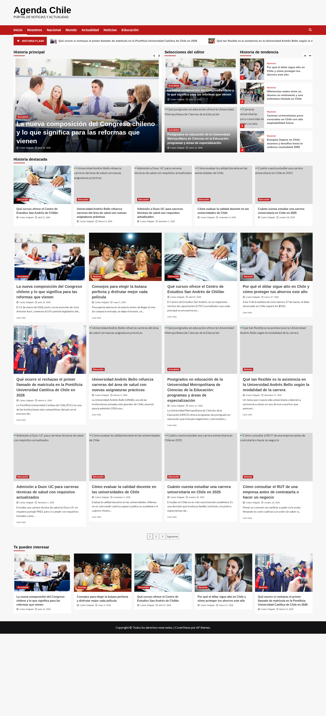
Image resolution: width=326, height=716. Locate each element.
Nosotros (34, 30)
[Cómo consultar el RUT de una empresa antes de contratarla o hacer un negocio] (276, 457)
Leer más (21, 317)
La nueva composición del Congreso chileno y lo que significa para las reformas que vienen (85, 132)
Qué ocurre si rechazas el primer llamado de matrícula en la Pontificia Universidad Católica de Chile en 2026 (283, 600)
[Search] (310, 30)
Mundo (71, 30)
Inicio (18, 30)
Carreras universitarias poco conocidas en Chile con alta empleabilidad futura (285, 95)
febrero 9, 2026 (45, 400)
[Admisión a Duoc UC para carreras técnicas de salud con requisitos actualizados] (163, 185)
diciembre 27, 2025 (273, 395)
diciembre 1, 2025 (167, 221)
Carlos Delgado (26, 148)
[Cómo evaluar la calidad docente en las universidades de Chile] (223, 185)
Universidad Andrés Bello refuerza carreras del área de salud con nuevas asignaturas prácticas (102, 212)
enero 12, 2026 (196, 148)
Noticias (110, 30)
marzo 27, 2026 (271, 297)
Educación (130, 30)
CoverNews (183, 627)
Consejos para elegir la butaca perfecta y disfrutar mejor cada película (120, 291)
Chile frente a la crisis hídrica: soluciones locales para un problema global (286, 143)
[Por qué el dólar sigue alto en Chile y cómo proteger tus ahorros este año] (276, 257)
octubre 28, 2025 (287, 217)
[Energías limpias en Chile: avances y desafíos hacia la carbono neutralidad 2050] (252, 117)
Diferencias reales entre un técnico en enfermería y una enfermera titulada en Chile (285, 71)
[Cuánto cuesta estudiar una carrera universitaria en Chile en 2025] (284, 185)
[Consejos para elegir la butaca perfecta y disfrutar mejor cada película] (125, 257)
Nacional (54, 30)
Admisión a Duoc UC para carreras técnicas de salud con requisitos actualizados (160, 212)
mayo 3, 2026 (119, 302)
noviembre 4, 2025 (227, 217)
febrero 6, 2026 (105, 221)
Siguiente (172, 536)
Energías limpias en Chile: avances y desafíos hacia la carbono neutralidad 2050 (285, 119)
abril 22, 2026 (44, 217)
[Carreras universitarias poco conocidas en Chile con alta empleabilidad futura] (252, 93)
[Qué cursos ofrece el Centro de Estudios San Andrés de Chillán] (42, 185)
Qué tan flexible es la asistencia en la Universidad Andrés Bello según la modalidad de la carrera (230, 40)
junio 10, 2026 (44, 148)
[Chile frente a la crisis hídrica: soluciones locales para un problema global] (252, 141)
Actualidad (90, 30)
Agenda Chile (42, 10)
